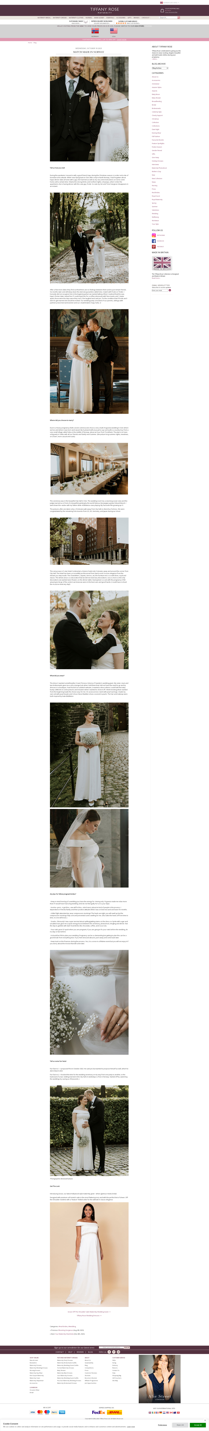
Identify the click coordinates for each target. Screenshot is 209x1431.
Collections (156, 126)
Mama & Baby (99, 17)
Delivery (115, 1365)
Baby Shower (156, 98)
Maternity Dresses (60, 17)
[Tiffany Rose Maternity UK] (150, 1412)
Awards (154, 91)
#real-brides (63, 1326)
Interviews (155, 164)
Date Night (155, 129)
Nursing (89, 17)
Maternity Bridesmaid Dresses (67, 1383)
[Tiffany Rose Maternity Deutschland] (160, 1412)
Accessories (120, 17)
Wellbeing (155, 217)
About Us (155, 77)
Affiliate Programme (91, 1380)
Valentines (155, 210)
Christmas (155, 119)
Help (70, 1352)
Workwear (155, 221)
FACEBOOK (160, 241)
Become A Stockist (91, 1378)
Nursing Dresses (35, 1370)
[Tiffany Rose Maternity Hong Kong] (178, 1412)
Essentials (110, 17)
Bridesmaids (156, 108)
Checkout (145, 17)
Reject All (180, 1425)
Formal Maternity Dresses (65, 1368)
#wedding (72, 1326)
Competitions (89, 1368)
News (154, 182)
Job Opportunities (90, 1383)
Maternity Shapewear (37, 1380)
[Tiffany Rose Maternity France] (157, 1412)
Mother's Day (156, 171)
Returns (114, 1368)
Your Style (155, 224)
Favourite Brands (158, 140)
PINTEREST (160, 246)
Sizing (114, 1363)
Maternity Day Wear (36, 1373)
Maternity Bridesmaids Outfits (66, 1363)
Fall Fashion (156, 136)
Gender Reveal (157, 150)
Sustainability (89, 1363)
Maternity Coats (35, 1378)
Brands (136, 17)
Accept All (198, 1425)
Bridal (154, 105)
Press (154, 189)
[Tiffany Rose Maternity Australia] (174, 1412)
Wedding (155, 214)
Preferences (162, 1425)
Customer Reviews (91, 1373)
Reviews (80, 1352)
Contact (60, 1352)
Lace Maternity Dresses (64, 1375)
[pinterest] (114, 1352)
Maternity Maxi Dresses (64, 1373)
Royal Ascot (156, 196)
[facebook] (109, 1352)
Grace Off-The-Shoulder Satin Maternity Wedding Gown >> (89, 1312)
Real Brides (156, 193)
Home (30, 43)
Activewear (155, 84)
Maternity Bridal (44, 17)
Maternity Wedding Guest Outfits (67, 1365)
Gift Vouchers (116, 1378)
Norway (95, 36)
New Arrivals (34, 1360)
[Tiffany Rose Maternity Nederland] (164, 1412)
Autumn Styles (156, 87)
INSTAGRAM (161, 235)
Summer (155, 207)
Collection (155, 122)
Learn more (131, 1427)
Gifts (129, 17)
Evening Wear (156, 133)
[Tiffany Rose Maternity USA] (167, 1412)
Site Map (115, 1380)
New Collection (157, 178)
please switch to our (129, 26)
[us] (114, 34)
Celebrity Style (157, 112)
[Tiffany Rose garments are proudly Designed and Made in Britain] (162, 270)
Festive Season (157, 147)
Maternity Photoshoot (159, 168)
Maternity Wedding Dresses (39, 1368)
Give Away (155, 157)
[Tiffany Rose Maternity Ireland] (153, 1412)
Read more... (156, 278)
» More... (155, 59)
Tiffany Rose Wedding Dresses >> (89, 1315)
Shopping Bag (116, 1375)
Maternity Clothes (76, 17)
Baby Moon (156, 94)
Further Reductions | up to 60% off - (104, 39)
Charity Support (157, 115)
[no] (95, 34)
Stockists (87, 1375)
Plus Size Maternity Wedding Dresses (69, 1380)
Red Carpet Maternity (37, 1375)
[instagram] (119, 1352)
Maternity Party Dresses (65, 1360)
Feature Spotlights (158, 143)
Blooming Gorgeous (65, 1330)
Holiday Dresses (157, 161)
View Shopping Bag (171, 12)
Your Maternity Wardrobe (64, 1334)
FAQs (114, 1360)
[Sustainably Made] (85, 22)
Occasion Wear (34, 1390)
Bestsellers (33, 1363)
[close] (205, 1420)
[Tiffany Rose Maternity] (93, 15)
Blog (35, 43)
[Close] (148, 26)
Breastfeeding (157, 101)
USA (114, 36)
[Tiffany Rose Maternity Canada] (171, 1412)
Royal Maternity (157, 200)
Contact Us (115, 1370)
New (153, 175)
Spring (154, 203)
